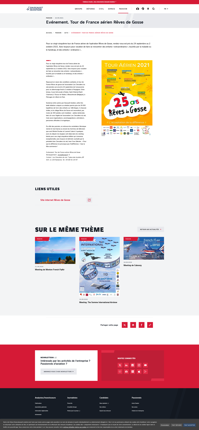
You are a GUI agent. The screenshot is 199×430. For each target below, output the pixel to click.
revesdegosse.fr (63, 155)
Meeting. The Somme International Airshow (98, 302)
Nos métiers (103, 407)
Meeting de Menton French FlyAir (49, 269)
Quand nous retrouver (105, 410)
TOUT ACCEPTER (189, 425)
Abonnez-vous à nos (58, 371)
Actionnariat (38, 414)
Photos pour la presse (73, 410)
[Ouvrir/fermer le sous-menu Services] (143, 8)
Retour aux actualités (149, 229)
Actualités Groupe (72, 407)
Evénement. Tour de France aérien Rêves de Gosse (92, 33)
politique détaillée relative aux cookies (74, 427)
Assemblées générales (41, 407)
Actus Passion (135, 403)
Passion (58, 33)
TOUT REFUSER (176, 425)
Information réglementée (41, 410)
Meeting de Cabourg (133, 265)
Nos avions (134, 407)
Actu (66, 33)
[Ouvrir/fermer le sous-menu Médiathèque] (137, 8)
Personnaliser (165, 425)
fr (165, 9)
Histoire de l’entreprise (138, 410)
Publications (38, 403)
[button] (127, 98)
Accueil (49, 33)
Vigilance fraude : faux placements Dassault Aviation (99, 2)
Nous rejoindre (103, 403)
